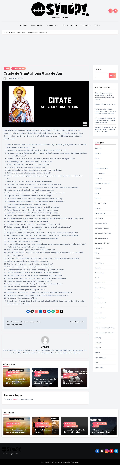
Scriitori (97, 323)
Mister (97, 253)
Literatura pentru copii (103, 233)
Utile (97, 25)
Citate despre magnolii (73, 381)
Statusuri (98, 343)
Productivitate (100, 288)
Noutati (23, 25)
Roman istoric (100, 308)
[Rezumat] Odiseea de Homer (105, 104)
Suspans (98, 348)
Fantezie (98, 198)
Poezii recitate (100, 283)
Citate (7, 68)
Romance (98, 313)
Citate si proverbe (69, 25)
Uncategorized (100, 358)
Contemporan (100, 173)
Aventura (98, 148)
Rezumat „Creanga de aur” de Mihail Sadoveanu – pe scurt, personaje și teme (105, 129)
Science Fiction (100, 318)
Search (98, 69)
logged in (16, 399)
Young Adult (99, 368)
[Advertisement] (60, 50)
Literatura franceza (102, 228)
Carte (97, 158)
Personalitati (85, 25)
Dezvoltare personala (102, 183)
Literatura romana (101, 238)
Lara (10, 78)
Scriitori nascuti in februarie (104, 328)
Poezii (97, 278)
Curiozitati (98, 178)
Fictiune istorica (100, 203)
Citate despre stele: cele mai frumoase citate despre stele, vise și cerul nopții (105, 120)
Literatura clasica (101, 223)
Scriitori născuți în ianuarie (104, 333)
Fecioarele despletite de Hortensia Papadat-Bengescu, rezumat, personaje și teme (105, 111)
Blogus (65, 462)
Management (99, 248)
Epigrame (98, 188)
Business (98, 153)
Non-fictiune (99, 263)
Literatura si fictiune (102, 243)
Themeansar (74, 462)
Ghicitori (98, 208)
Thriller (97, 353)
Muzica (97, 258)
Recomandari (36, 25)
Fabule (97, 193)
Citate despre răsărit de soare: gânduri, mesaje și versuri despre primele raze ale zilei (104, 96)
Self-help (98, 338)
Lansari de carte (100, 213)
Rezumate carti (51, 25)
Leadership (99, 218)
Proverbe (98, 293)
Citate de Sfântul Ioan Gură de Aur (33, 73)
